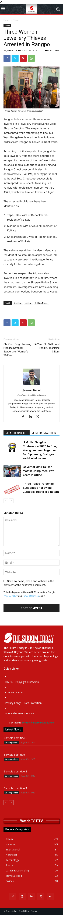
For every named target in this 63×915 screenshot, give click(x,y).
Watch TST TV (31, 821)
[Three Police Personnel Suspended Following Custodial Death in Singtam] (12, 488)
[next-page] (11, 501)
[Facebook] (7, 58)
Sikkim (16, 20)
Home (7, 20)
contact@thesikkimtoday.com (38, 722)
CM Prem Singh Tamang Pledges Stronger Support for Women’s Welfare (17, 350)
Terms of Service (30, 596)
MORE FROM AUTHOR (44, 433)
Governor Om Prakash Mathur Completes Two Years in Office (38, 471)
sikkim (28, 303)
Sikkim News (41, 303)
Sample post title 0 (15, 738)
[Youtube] (50, 896)
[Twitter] (15, 58)
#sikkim (18, 303)
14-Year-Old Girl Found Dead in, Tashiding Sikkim (46, 348)
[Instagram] (22, 896)
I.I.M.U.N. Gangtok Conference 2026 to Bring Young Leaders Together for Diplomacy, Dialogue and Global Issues (40, 450)
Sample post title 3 (15, 788)
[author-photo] (31, 385)
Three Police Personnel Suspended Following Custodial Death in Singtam (41, 487)
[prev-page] (6, 501)
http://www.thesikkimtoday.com (31, 395)
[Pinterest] (23, 58)
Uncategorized (11, 742)
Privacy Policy (11, 596)
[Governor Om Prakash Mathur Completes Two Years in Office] (12, 471)
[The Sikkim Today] (31, 638)
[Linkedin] (31, 417)
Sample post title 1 (15, 754)
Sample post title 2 (15, 771)
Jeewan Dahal (14, 50)
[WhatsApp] (31, 58)
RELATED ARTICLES (16, 433)
